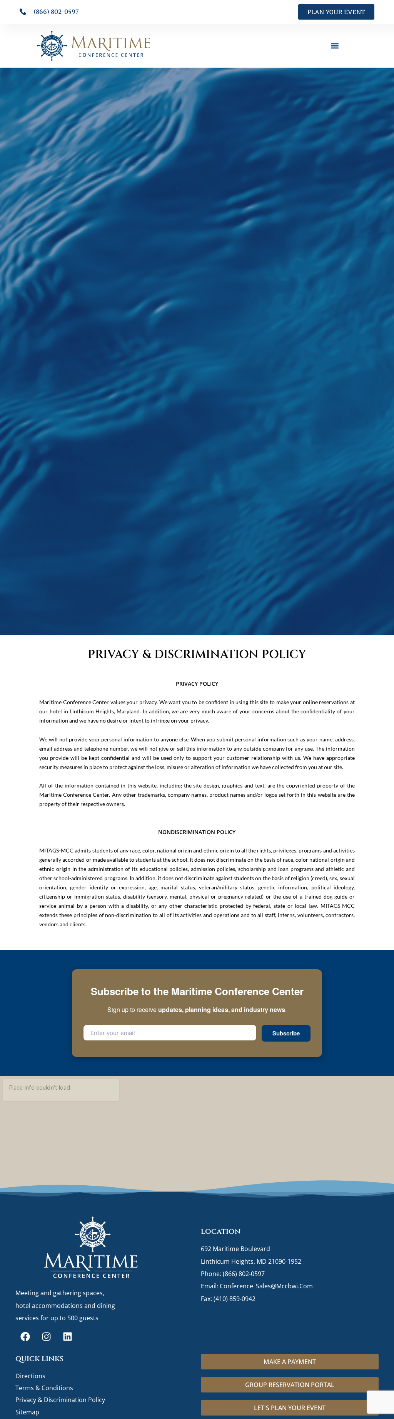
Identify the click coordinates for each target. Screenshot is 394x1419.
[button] (335, 46)
